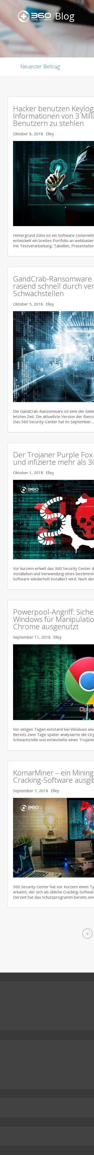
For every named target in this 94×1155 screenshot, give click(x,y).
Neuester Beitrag (40, 66)
